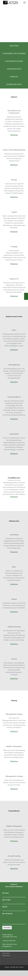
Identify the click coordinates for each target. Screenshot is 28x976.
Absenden (7, 927)
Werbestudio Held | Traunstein (16, 967)
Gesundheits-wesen (14, 61)
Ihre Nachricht (7, 913)
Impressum (5, 953)
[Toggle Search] (19, 2)
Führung (14, 77)
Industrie (14, 46)
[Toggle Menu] (24, 2)
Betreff (4, 907)
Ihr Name (5, 893)
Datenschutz (6, 955)
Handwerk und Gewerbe (14, 53)
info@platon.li (7, 946)
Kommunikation (14, 84)
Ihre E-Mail (7, 900)
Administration (14, 69)
